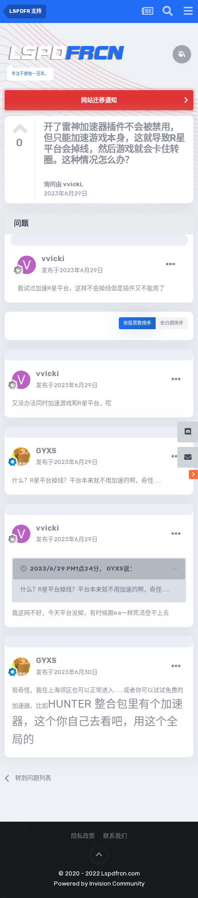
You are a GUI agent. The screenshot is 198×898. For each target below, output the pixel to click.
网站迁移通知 (99, 100)
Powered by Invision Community (99, 883)
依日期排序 (171, 323)
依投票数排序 (137, 323)
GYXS (46, 450)
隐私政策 (83, 835)
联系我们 (115, 835)
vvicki (72, 184)
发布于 (72, 270)
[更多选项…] (170, 264)
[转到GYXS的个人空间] (21, 456)
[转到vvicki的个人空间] (26, 265)
